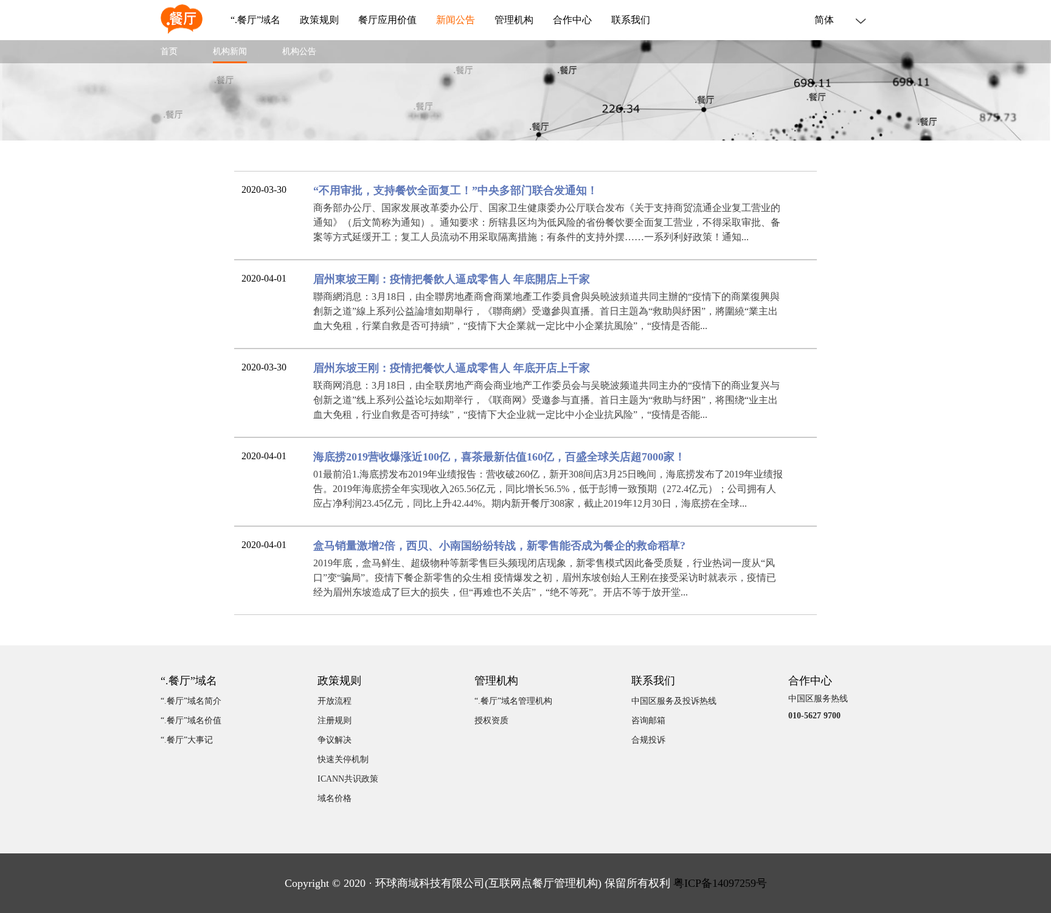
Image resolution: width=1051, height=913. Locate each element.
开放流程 (334, 701)
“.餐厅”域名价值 (191, 720)
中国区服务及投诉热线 (673, 701)
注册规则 (334, 720)
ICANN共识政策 (347, 778)
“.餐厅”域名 (255, 20)
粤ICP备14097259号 (720, 883)
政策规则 (319, 20)
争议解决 (334, 740)
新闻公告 (455, 20)
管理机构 (513, 20)
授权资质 (491, 720)
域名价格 (334, 798)
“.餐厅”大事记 (187, 740)
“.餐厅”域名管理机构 (513, 701)
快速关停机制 (343, 759)
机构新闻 (230, 51)
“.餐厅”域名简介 (191, 701)
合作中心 (572, 20)
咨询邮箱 (648, 720)
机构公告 (299, 51)
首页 (169, 51)
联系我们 (630, 20)
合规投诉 (648, 740)
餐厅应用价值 (387, 20)
